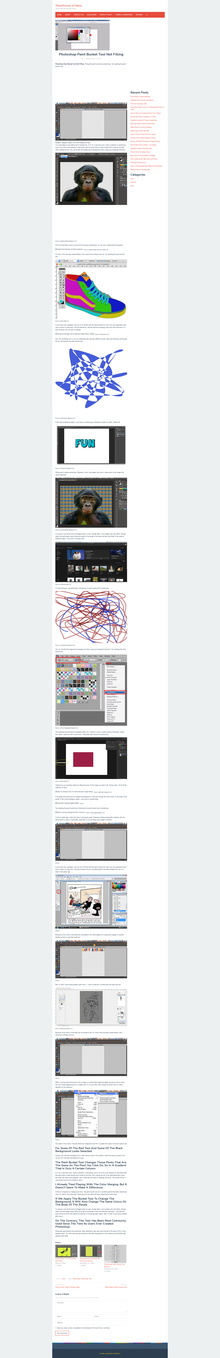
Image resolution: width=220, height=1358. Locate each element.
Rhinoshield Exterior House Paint (116, 1286)
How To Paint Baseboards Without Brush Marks (146, 166)
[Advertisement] (91, 85)
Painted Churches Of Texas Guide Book (144, 120)
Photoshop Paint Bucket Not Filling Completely (90, 1259)
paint (63, 1278)
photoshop (84, 1278)
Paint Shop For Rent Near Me (140, 96)
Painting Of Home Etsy (138, 162)
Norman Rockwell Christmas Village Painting (145, 141)
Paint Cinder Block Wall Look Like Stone (144, 159)
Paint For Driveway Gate (139, 104)
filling (74, 1278)
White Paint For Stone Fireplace (141, 127)
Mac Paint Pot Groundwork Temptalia (143, 155)
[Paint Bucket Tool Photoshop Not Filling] (66, 1251)
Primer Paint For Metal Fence (140, 152)
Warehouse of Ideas (68, 6)
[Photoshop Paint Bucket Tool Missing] (115, 1254)
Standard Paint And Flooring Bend (142, 100)
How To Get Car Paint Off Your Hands (143, 134)
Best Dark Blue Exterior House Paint (143, 123)
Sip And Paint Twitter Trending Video (67, 1286)
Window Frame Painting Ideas (140, 169)
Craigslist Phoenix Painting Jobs (141, 148)
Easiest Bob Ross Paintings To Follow (143, 116)
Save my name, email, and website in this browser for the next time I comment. (83, 1328)
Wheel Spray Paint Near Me (140, 131)
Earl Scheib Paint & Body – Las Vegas (143, 145)
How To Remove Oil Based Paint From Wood (145, 113)
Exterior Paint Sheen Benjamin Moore (143, 138)
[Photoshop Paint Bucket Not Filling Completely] (91, 1251)
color (132, 178)
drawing (133, 182)
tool (90, 1278)
